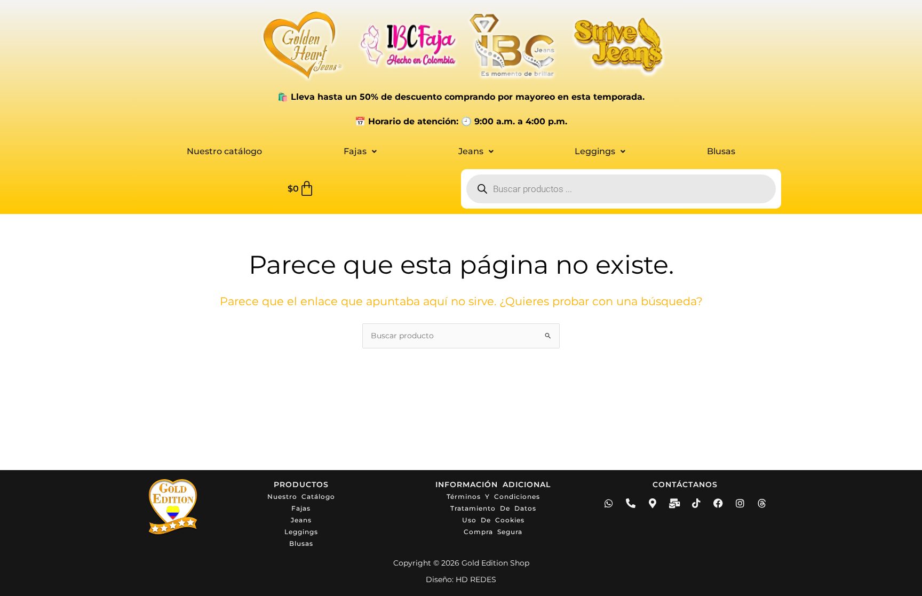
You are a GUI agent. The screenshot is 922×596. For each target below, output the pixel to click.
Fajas (355, 151)
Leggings (595, 151)
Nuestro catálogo (224, 151)
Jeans (470, 151)
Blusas (721, 151)
